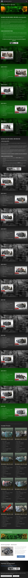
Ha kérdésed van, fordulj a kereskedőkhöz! (9, 565)
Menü (26, 1)
